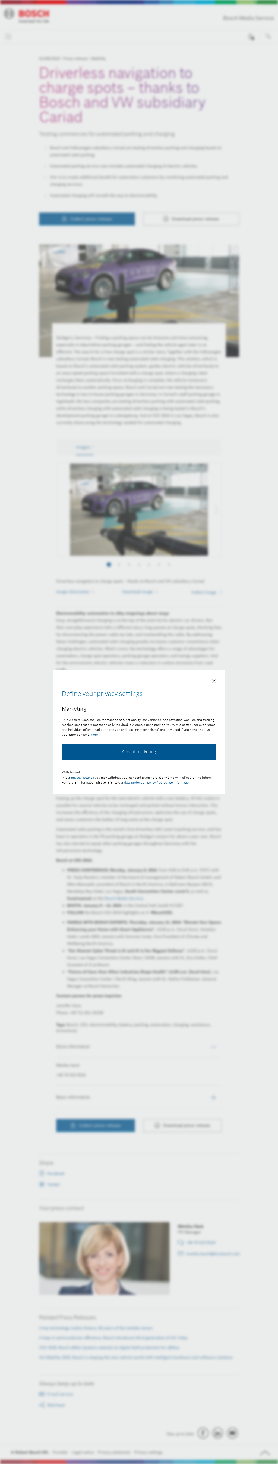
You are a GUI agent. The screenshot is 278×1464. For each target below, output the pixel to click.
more (94, 734)
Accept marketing (139, 751)
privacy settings (82, 777)
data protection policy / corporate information (157, 782)
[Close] (214, 682)
